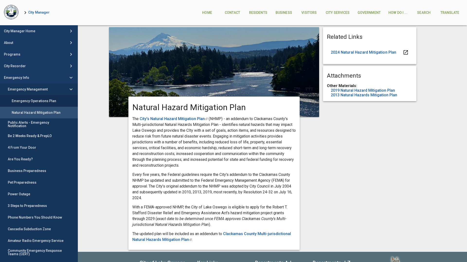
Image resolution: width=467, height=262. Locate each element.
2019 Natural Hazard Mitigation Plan (363, 90)
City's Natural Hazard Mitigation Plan (174, 118)
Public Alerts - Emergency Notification (28, 124)
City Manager (39, 12)
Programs (12, 54)
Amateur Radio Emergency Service (35, 241)
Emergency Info (16, 78)
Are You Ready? (20, 159)
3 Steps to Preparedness (27, 206)
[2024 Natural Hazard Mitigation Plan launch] (370, 52)
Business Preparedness (27, 171)
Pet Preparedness (22, 182)
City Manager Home (19, 31)
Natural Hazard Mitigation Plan (36, 113)
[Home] (11, 12)
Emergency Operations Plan (34, 101)
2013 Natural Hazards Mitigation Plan (364, 95)
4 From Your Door (22, 147)
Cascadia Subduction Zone (29, 229)
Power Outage (19, 194)
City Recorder (15, 66)
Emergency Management (28, 89)
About (8, 43)
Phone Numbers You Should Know (35, 217)
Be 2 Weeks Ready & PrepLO (30, 136)
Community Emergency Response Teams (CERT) (35, 252)
